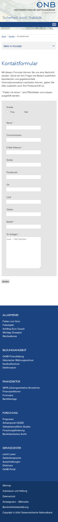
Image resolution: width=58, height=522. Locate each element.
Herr (26, 111)
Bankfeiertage (10, 398)
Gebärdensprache (12, 457)
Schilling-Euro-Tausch (14, 328)
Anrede (9, 107)
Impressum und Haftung (15, 490)
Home (4, 36)
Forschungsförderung (14, 430)
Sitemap (7, 485)
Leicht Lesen (9, 454)
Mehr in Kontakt (13, 46)
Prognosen (8, 419)
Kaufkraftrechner (11, 363)
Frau (12, 111)
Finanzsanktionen (12, 391)
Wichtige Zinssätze (12, 332)
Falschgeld (8, 324)
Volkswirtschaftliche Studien (17, 426)
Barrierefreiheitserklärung (16, 507)
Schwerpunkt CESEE (13, 422)
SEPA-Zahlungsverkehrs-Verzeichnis (21, 387)
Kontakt (12, 36)
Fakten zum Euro (11, 321)
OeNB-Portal (9, 469)
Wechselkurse (10, 336)
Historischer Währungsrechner (18, 360)
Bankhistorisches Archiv (15, 434)
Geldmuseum (9, 367)
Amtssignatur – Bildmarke (16, 501)
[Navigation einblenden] (54, 24)
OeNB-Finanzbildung (13, 356)
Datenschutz (9, 496)
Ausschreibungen (11, 461)
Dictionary (8, 465)
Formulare (8, 395)
